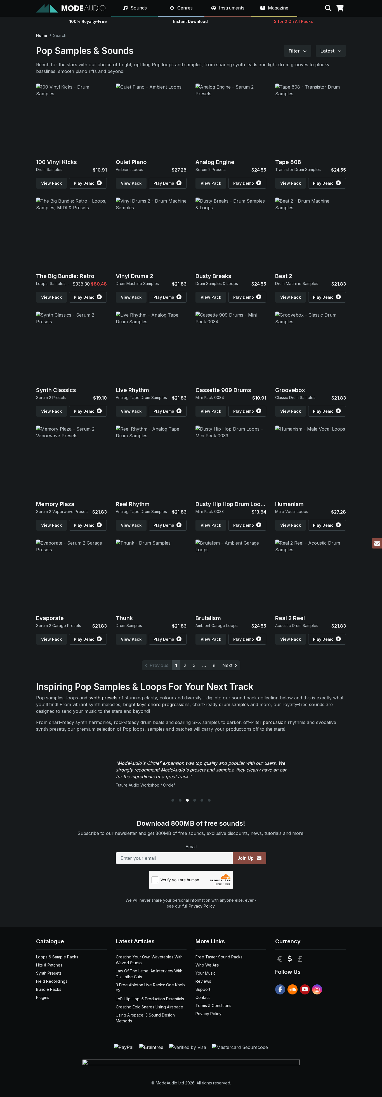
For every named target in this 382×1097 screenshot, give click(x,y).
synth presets (103, 698)
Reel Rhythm (133, 504)
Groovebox (290, 390)
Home (41, 35)
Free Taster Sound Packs (218, 956)
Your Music (205, 973)
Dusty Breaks (213, 276)
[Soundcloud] (292, 989)
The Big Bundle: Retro (65, 276)
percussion (274, 722)
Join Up (246, 858)
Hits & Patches (49, 965)
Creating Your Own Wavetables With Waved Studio (149, 959)
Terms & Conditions (213, 1005)
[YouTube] (305, 989)
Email (191, 846)
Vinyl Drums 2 (134, 276)
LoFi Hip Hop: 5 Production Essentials (150, 998)
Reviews (203, 981)
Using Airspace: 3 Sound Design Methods (145, 1018)
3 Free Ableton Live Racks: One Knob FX (150, 987)
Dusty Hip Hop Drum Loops (231, 504)
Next (227, 665)
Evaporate (50, 618)
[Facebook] (280, 989)
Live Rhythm (132, 390)
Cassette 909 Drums (223, 390)
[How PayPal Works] (124, 1047)
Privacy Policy (201, 906)
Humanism (289, 504)
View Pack (51, 183)
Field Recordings (51, 981)
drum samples (234, 704)
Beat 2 (283, 276)
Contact (202, 997)
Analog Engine (214, 162)
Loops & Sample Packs (57, 956)
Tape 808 (288, 162)
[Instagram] (317, 989)
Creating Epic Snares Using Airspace (149, 1007)
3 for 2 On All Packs (293, 21)
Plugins (42, 997)
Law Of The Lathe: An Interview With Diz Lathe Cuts (149, 973)
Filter (295, 51)
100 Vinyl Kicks (56, 162)
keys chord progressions (163, 704)
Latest (328, 51)
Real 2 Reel (290, 618)
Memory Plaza (55, 504)
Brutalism (208, 618)
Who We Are (207, 965)
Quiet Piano (131, 162)
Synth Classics (56, 390)
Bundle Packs (48, 989)
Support (202, 989)
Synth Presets (49, 973)
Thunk (124, 618)
